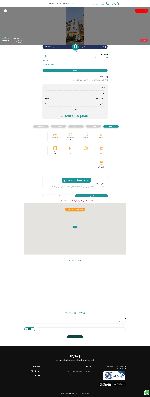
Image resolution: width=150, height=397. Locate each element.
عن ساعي (73, 3)
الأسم (124, 318)
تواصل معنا (75, 371)
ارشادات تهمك (51, 3)
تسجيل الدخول (95, 4)
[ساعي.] (75, 46)
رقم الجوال (123, 326)
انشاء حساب (103, 4)
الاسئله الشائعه (66, 3)
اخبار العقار (59, 3)
